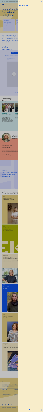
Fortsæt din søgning (30, 409)
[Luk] (41, 1)
